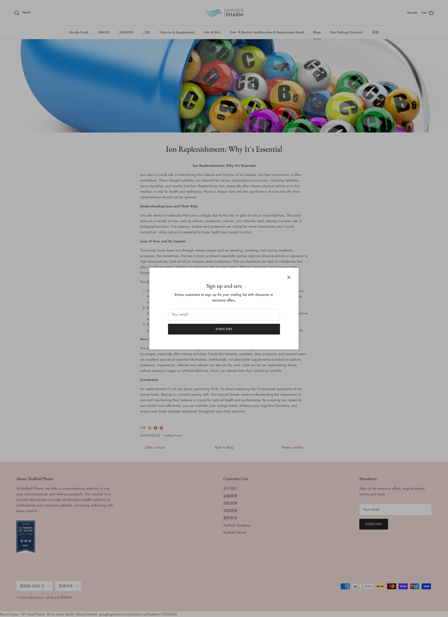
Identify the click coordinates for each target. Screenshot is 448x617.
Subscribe (224, 329)
